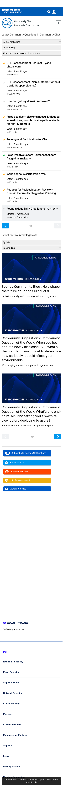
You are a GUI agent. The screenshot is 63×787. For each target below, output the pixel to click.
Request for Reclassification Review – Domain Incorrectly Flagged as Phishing (31, 191)
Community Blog (22, 25)
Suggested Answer (4, 63)
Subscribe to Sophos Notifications (28, 453)
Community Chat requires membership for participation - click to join (31, 781)
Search (49, 12)
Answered (4, 155)
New (58, 23)
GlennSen (13, 74)
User (54, 12)
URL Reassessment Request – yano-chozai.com (29, 64)
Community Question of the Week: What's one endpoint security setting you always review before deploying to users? (31, 414)
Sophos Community (18, 217)
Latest (17, 71)
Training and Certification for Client (28, 139)
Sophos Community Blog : (22, 286)
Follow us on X (17, 462)
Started (18, 213)
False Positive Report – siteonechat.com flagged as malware (31, 156)
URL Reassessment (20, 480)
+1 (57, 209)
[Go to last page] (32, 436)
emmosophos (15, 109)
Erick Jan (13, 132)
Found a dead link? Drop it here (26, 208)
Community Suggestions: (22, 338)
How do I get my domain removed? (28, 101)
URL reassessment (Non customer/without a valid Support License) (33, 83)
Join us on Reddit (19, 471)
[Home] (16, 11)
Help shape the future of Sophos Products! (31, 288)
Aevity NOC (14, 93)
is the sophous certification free (26, 174)
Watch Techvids (18, 488)
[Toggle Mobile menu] (58, 12)
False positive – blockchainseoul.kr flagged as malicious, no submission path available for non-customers (33, 120)
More (38, 25)
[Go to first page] (30, 225)
